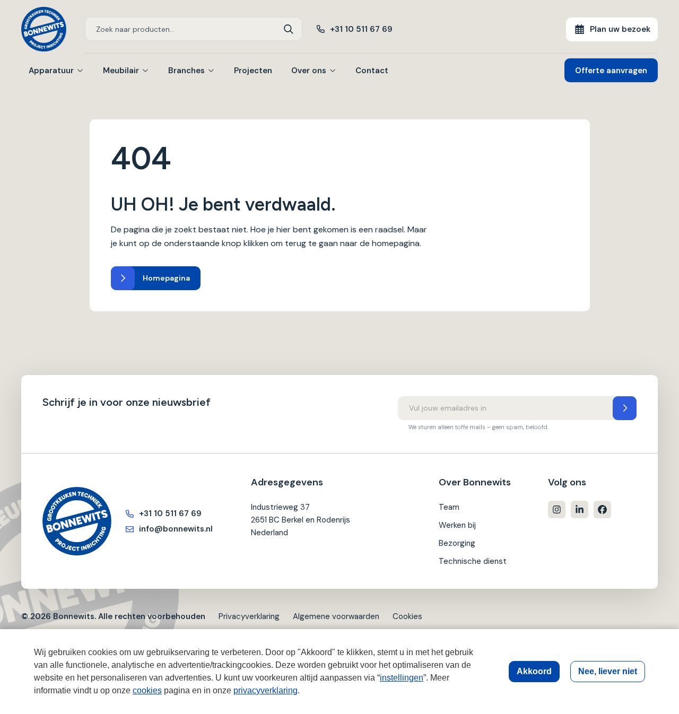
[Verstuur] (625, 408)
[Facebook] (602, 509)
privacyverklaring (265, 690)
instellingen (401, 677)
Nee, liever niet (607, 671)
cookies (147, 690)
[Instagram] (556, 509)
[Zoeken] (289, 29)
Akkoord (534, 671)
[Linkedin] (579, 509)
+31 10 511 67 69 (361, 29)
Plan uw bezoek (620, 29)
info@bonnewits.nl (176, 529)
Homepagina (166, 278)
